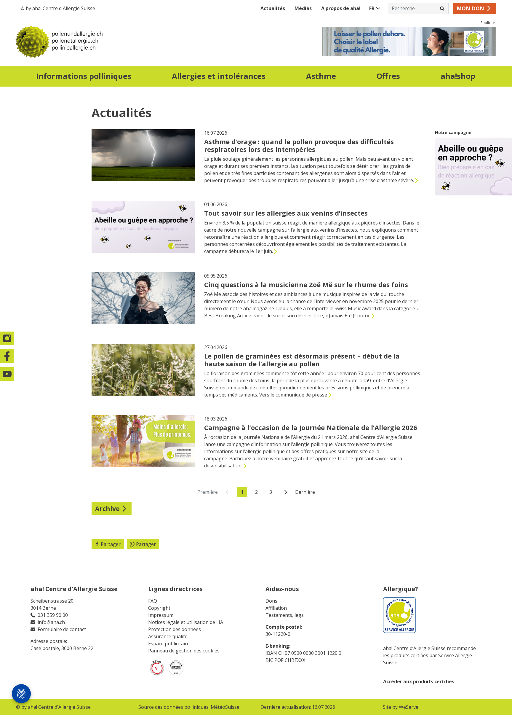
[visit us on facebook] (7, 356)
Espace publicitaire (169, 643)
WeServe (408, 707)
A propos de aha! (341, 8)
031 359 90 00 (53, 615)
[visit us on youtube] (7, 374)
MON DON (470, 8)
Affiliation (276, 608)
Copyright (159, 608)
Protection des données (174, 629)
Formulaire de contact (62, 629)
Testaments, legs (284, 615)
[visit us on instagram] (7, 338)
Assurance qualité (168, 636)
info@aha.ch (51, 622)
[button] (83, 77)
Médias (303, 8)
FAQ (152, 601)
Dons (271, 601)
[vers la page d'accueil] (136, 41)
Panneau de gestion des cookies (184, 650)
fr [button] (372, 8)
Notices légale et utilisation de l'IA (185, 622)
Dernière (305, 492)
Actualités (272, 8)
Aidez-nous (282, 589)
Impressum (160, 615)
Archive (107, 508)
